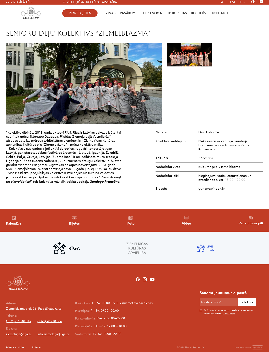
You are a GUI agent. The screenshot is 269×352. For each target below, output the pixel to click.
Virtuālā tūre (22, 2)
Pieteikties (247, 302)
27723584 (206, 158)
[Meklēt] (222, 2)
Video (186, 223)
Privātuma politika (15, 347)
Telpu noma (151, 13)
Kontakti (220, 13)
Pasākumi (128, 13)
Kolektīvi (199, 13)
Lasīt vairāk (229, 313)
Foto (130, 223)
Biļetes (74, 223)
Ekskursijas (177, 13)
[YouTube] (152, 279)
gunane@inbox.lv (211, 188)
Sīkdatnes (37, 347)
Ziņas (110, 13)
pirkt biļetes (80, 13)
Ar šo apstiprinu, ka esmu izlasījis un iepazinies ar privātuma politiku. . (228, 312)
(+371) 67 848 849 (18, 321)
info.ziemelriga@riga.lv (53, 334)
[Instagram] (144, 279)
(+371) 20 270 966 (49, 321)
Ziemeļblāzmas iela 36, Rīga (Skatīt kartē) (34, 309)
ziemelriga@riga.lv (18, 334)
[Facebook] (137, 279)
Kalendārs (14, 223)
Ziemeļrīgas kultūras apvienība (92, 2)
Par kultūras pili (251, 223)
